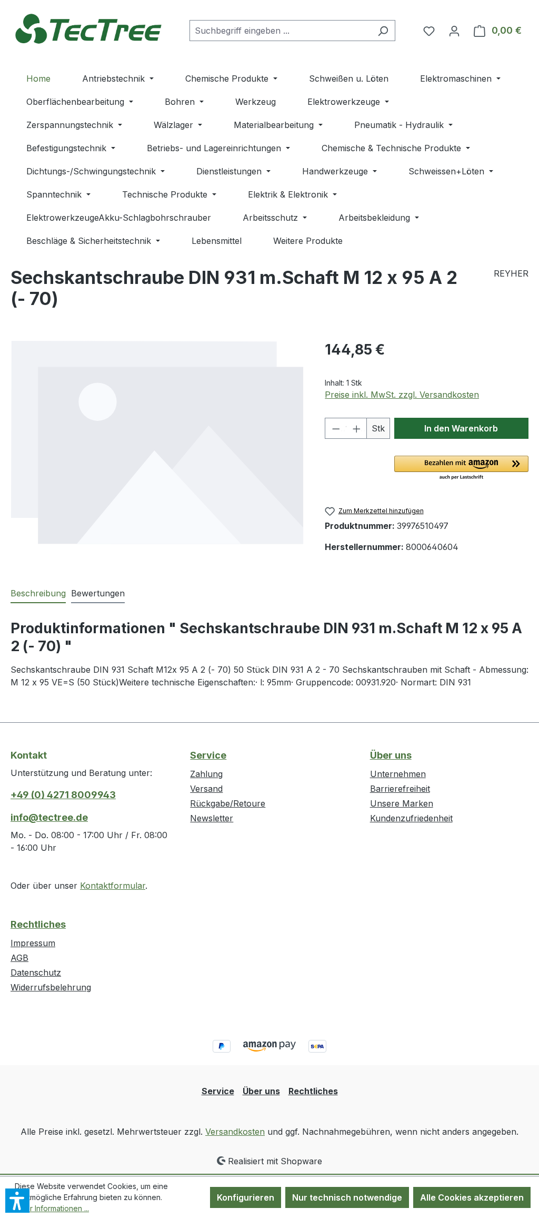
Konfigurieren (245, 1197)
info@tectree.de (49, 817)
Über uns (391, 755)
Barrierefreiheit (400, 788)
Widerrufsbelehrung (51, 987)
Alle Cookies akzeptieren (472, 1197)
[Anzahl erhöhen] (356, 428)
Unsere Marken (401, 803)
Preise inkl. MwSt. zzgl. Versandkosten (402, 394)
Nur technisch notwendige (347, 1197)
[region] (157, 452)
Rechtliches (38, 924)
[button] (461, 468)
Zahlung (206, 774)
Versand (206, 788)
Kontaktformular (112, 885)
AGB (19, 957)
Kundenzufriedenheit (411, 818)
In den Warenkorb (461, 428)
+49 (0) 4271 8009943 (63, 794)
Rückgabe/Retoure (227, 803)
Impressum (33, 943)
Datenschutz (36, 972)
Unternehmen (398, 774)
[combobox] (280, 30)
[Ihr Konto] (454, 30)
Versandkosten (235, 1131)
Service (208, 755)
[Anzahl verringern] (335, 428)
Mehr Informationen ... (52, 1208)
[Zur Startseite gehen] (89, 28)
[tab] (38, 593)
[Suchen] (383, 30)
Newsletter (211, 818)
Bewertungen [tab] (98, 593)
